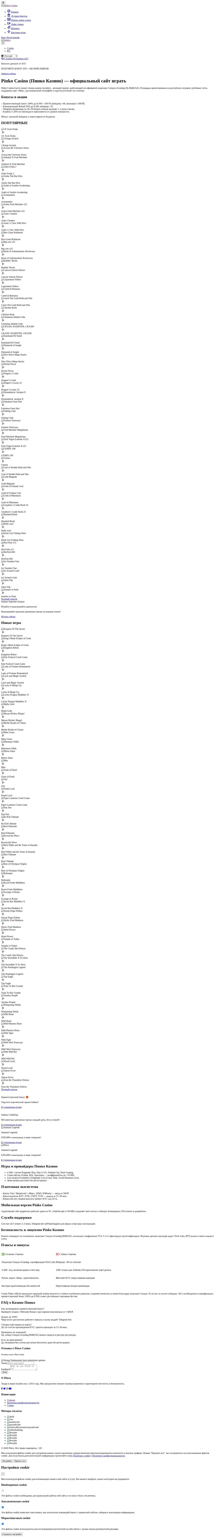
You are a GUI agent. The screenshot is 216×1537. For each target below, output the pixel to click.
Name (4, 1363)
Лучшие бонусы (19, 16)
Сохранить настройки (11, 1534)
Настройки (7, 1461)
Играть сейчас (8, 616)
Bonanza (15, 28)
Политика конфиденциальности (23, 1402)
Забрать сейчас (8, 73)
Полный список (9, 599)
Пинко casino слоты (21, 20)
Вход (3, 37)
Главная (11, 1400)
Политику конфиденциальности (108, 1455)
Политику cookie (81, 1455)
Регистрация (13, 37)
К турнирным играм (11, 1107)
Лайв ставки (17, 24)
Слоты (10, 48)
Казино (15, 12)
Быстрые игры (18, 32)
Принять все (20, 1461)
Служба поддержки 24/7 (16, 58)
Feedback (5, 1369)
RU (8, 51)
